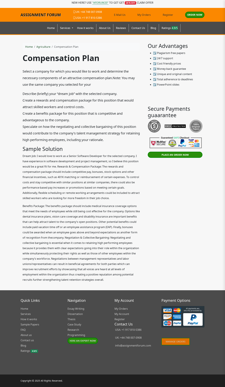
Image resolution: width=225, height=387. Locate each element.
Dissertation (75, 314)
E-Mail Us (120, 15)
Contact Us (138, 28)
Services (26, 314)
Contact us (27, 340)
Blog (153, 28)
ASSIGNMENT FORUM (41, 14)
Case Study (74, 324)
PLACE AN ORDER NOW (175, 154)
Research (73, 330)
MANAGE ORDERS (175, 341)
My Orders (144, 15)
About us (26, 335)
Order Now (194, 14)
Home (51, 28)
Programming (76, 335)
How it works (85, 28)
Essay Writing (76, 308)
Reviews (121, 28)
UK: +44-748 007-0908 (128, 337)
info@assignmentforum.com (133, 345)
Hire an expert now (83, 340)
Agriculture (43, 47)
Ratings (170, 28)
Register (168, 15)
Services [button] (65, 28)
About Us (105, 28)
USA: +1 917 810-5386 (127, 330)
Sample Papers (30, 324)
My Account (121, 314)
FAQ (23, 330)
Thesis (71, 319)
